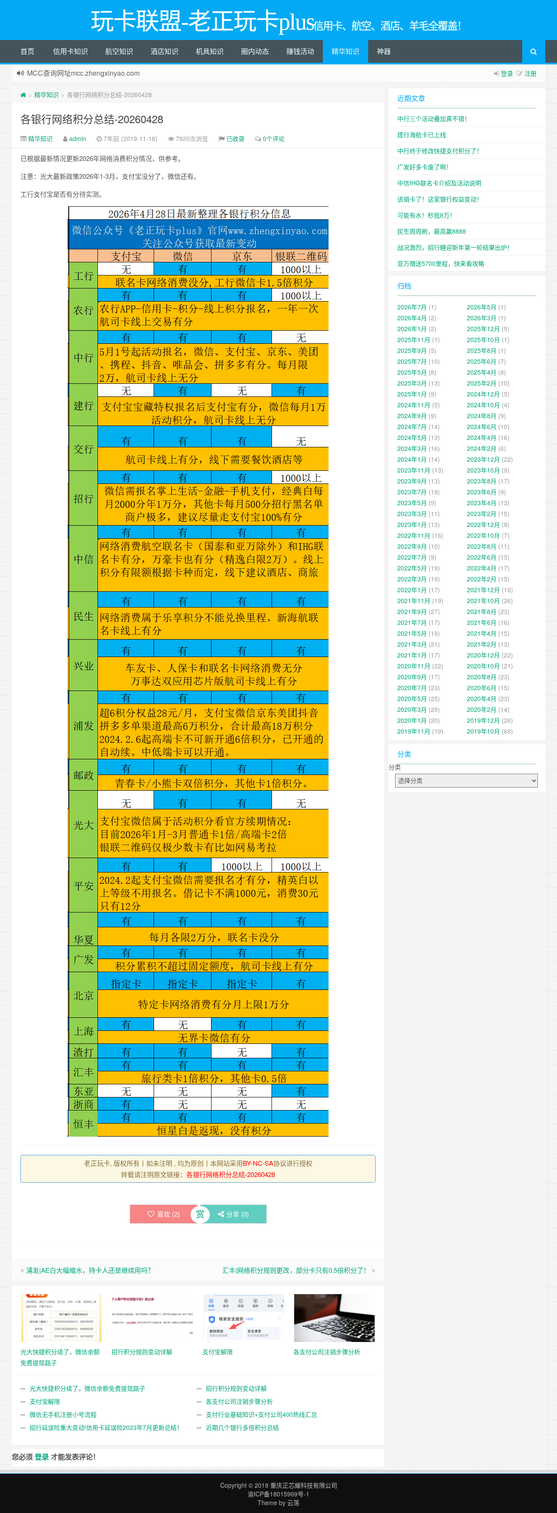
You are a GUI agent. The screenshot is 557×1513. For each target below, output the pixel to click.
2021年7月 (412, 622)
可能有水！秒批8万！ (426, 215)
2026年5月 (482, 306)
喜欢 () (168, 1213)
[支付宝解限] (243, 1317)
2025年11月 (413, 339)
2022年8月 (482, 546)
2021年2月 (482, 644)
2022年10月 (483, 535)
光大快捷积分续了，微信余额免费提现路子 (87, 1388)
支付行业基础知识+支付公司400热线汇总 (261, 1414)
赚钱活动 (300, 51)
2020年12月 (483, 655)
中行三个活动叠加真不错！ (433, 118)
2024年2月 (482, 448)
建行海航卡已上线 (421, 134)
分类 (395, 766)
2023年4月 (482, 502)
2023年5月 (412, 502)
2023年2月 (482, 513)
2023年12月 (483, 459)
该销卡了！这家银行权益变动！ (440, 199)
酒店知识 (164, 51)
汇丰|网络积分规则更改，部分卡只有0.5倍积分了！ (296, 1270)
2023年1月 (412, 524)
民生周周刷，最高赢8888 (431, 231)
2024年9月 (412, 415)
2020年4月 (482, 698)
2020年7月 (412, 687)
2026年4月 (412, 317)
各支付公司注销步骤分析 (239, 1401)
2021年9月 (412, 611)
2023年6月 (482, 491)
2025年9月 (412, 350)
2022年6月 (482, 557)
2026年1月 (412, 328)
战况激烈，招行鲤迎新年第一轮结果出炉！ (455, 247)
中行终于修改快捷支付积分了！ (440, 150)
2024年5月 (412, 437)
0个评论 (274, 138)
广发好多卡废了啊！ (424, 166)
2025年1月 (412, 393)
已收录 (235, 138)
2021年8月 (482, 611)
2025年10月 (483, 339)
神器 (384, 51)
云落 (293, 1502)
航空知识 (119, 51)
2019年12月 (483, 720)
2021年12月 (483, 589)
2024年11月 (413, 404)
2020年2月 (482, 709)
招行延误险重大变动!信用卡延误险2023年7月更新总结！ (106, 1427)
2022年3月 (412, 578)
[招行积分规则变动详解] (152, 1317)
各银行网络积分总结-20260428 (91, 118)
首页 (27, 51)
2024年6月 (482, 426)
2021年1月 (412, 655)
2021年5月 (412, 633)
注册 (530, 73)
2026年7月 (412, 306)
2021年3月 (412, 644)
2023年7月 (412, 491)
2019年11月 (413, 731)
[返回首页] (23, 94)
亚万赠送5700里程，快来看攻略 (440, 263)
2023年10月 (483, 470)
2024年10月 (483, 404)
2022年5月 (412, 568)
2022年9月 (412, 546)
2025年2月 (482, 383)
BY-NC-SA (258, 1162)
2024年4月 (482, 437)
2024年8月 (482, 415)
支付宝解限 (45, 1401)
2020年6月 (482, 687)
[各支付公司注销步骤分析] (334, 1317)
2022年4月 (482, 568)
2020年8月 (482, 676)
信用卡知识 (70, 51)
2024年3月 (412, 448)
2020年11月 (413, 665)
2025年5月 (412, 372)
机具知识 (210, 51)
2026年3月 (482, 317)
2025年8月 (482, 350)
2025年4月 (482, 372)
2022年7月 (412, 557)
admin (77, 138)
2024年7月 (412, 426)
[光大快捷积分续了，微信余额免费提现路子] (61, 1317)
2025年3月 (412, 383)
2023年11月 (413, 470)
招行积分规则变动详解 (236, 1388)
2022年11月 (413, 535)
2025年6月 (482, 361)
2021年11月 (413, 600)
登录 (507, 73)
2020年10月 (483, 665)
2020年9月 (412, 676)
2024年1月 (412, 459)
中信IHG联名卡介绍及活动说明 (439, 182)
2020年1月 (412, 720)
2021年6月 (482, 622)
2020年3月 (412, 709)
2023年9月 (412, 480)
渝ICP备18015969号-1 (278, 1494)
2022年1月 (412, 589)
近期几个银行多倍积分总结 (242, 1427)
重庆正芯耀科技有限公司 (303, 1485)
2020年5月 (412, 698)
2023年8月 (482, 480)
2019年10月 (483, 731)
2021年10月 (483, 600)
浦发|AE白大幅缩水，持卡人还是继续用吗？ (90, 1270)
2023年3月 (412, 513)
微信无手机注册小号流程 (63, 1414)
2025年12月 (483, 328)
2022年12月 (483, 524)
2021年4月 (482, 633)
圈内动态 (255, 51)
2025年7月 (412, 361)
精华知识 (345, 51)
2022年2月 (482, 578)
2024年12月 (483, 393)
